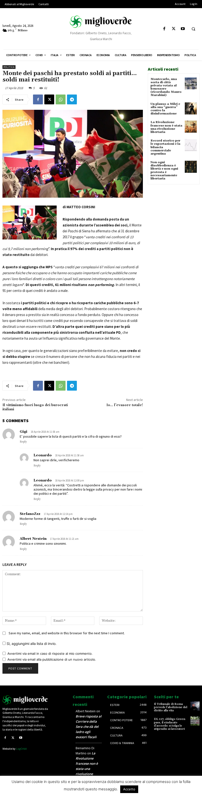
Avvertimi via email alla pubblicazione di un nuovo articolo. (51, 659)
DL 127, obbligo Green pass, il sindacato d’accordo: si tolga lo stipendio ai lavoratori (169, 724)
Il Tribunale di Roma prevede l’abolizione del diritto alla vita (170, 707)
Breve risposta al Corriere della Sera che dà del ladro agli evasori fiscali (88, 726)
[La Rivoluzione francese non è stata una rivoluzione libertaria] (191, 127)
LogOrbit (21, 748)
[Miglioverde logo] (25, 699)
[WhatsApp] (61, 99)
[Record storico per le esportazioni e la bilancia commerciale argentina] (191, 145)
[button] (193, 29)
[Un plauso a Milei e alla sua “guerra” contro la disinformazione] (191, 108)
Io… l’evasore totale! (124, 405)
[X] (173, 29)
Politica (9, 67)
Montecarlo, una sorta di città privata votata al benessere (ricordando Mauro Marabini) (166, 87)
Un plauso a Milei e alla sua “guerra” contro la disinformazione (165, 109)
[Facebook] (164, 29)
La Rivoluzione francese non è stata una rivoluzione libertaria (166, 127)
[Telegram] (72, 99)
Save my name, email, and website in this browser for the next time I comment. (67, 633)
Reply (23, 442)
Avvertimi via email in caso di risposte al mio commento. (50, 653)
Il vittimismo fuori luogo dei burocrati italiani (35, 407)
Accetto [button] (129, 789)
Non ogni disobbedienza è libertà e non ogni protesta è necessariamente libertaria (164, 170)
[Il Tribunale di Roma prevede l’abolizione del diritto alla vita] (195, 706)
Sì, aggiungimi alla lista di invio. (31, 643)
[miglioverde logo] (101, 22)
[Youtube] (182, 29)
